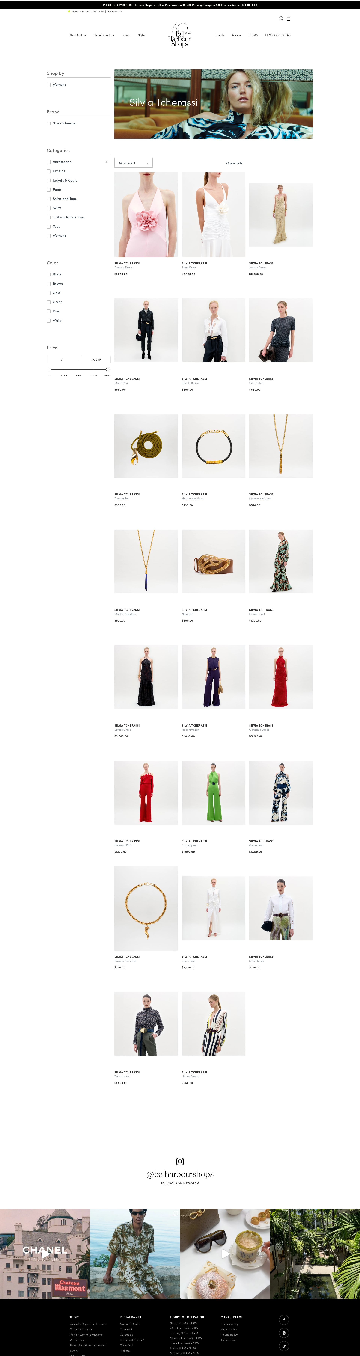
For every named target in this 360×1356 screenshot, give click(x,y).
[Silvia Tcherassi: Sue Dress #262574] (214, 908)
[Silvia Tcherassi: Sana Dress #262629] (214, 214)
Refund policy (229, 1334)
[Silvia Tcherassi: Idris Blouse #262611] (281, 908)
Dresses (59, 170)
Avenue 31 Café (129, 1323)
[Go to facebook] (284, 1320)
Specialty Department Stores (87, 1323)
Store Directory (104, 35)
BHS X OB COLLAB (278, 35)
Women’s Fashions (80, 1329)
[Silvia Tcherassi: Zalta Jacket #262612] (146, 1023)
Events (220, 35)
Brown (58, 283)
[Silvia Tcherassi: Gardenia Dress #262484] (281, 677)
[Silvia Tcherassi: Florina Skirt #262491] (281, 561)
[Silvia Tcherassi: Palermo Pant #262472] (146, 792)
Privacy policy (229, 1323)
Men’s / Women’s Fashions (85, 1334)
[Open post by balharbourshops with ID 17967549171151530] (135, 1254)
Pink (56, 311)
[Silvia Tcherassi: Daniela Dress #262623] (146, 214)
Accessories (62, 161)
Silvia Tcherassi (64, 123)
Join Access (113, 11)
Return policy (229, 1329)
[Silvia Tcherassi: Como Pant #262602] (281, 792)
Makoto (125, 1350)
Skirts (57, 207)
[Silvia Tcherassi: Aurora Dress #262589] (281, 214)
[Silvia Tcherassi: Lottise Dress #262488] (146, 677)
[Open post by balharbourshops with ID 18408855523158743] (45, 1254)
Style (141, 35)
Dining (126, 35)
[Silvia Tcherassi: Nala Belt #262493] (214, 561)
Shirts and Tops (65, 198)
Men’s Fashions (78, 1340)
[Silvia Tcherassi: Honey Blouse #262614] (214, 1023)
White (57, 320)
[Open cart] (288, 19)
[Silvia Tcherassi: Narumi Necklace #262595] (146, 908)
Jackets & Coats (65, 180)
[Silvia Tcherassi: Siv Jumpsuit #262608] (214, 792)
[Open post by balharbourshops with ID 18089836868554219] (225, 1254)
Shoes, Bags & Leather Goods (87, 1345)
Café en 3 (126, 1329)
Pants (57, 189)
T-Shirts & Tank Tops (68, 217)
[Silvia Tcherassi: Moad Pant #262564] (146, 330)
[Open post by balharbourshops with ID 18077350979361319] (315, 1254)
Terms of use (228, 1340)
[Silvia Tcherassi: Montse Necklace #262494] (146, 561)
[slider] (50, 369)
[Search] (281, 19)
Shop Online (77, 35)
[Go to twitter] (284, 1346)
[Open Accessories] (106, 162)
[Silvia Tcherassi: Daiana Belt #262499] (146, 446)
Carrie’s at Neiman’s (132, 1340)
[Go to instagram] (284, 1333)
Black (57, 274)
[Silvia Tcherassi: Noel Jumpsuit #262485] (214, 677)
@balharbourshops (180, 1174)
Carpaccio (126, 1334)
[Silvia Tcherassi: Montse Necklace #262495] (281, 446)
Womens (59, 84)
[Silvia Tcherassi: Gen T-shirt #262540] (281, 330)
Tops (56, 226)
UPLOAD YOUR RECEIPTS (249, 5)
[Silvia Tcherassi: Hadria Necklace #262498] (214, 446)
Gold (56, 292)
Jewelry (74, 1350)
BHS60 (253, 35)
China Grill (126, 1345)
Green (58, 301)
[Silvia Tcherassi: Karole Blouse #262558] (214, 330)
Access (236, 35)
